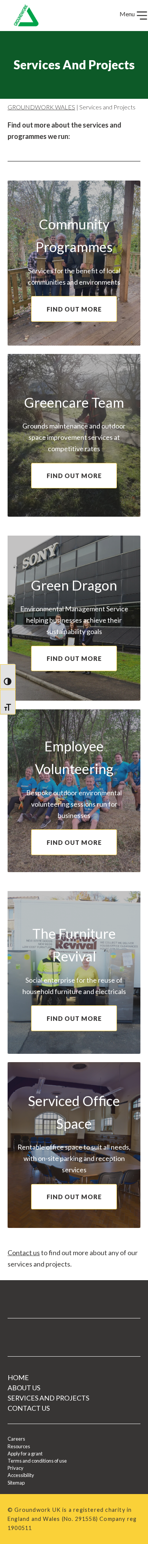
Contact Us (29, 1408)
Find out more (74, 309)
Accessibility (21, 1475)
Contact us (24, 1252)
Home (18, 1377)
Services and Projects (48, 1398)
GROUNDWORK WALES (41, 107)
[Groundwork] (23, 15)
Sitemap (16, 1483)
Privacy (16, 1468)
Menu (128, 13)
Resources (19, 1446)
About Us (24, 1388)
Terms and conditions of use (37, 1461)
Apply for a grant (25, 1454)
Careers (16, 1439)
